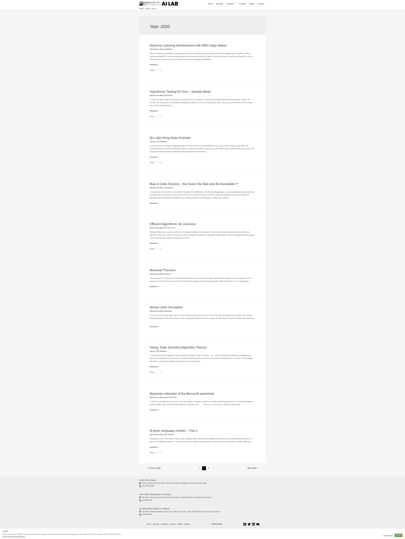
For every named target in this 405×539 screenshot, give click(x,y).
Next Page (253, 468)
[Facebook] (244, 524)
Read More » (154, 65)
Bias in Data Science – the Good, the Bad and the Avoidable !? (194, 184)
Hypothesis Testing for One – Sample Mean (180, 91)
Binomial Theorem (163, 270)
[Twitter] (249, 524)
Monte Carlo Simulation (166, 307)
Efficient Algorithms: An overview (173, 224)
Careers (153, 142)
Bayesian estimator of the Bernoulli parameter (182, 393)
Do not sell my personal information (14, 537)
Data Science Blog (156, 49)
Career (251, 4)
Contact (261, 4)
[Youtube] (257, 524)
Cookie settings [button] (388, 535)
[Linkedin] (253, 524)
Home (210, 4)
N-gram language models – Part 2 (174, 430)
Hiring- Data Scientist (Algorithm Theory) (178, 347)
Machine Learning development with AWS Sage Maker (188, 45)
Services (219, 4)
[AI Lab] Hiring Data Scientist (170, 137)
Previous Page (154, 468)
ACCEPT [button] (398, 535)
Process (242, 4)
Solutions (230, 4)
